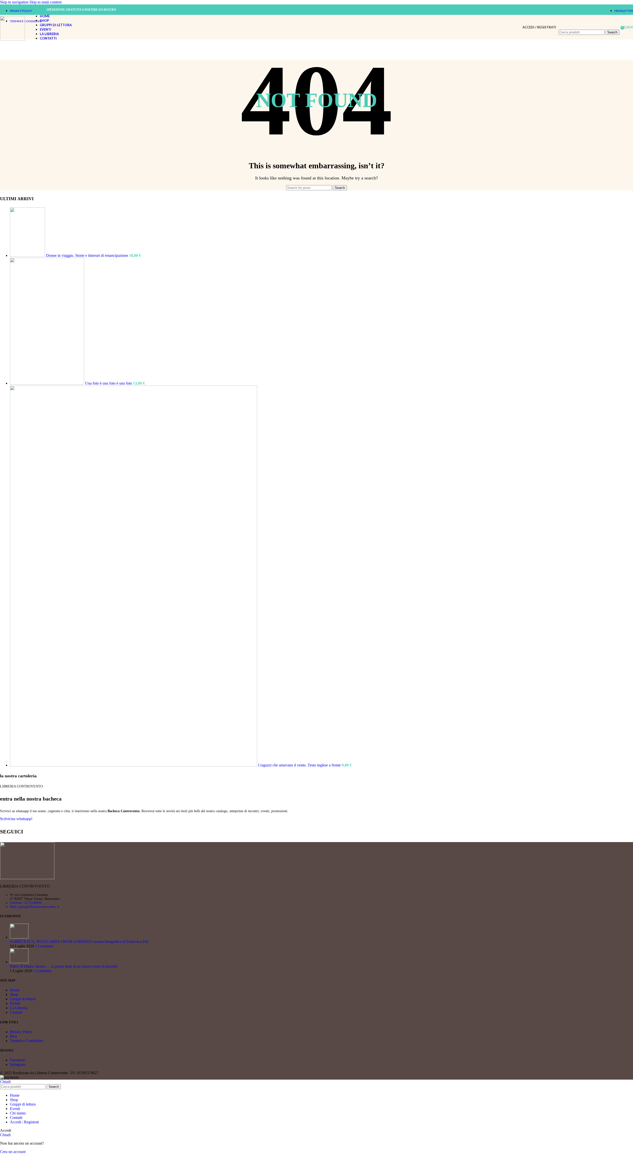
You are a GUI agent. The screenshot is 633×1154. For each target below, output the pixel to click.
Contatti (16, 1012)
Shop (14, 994)
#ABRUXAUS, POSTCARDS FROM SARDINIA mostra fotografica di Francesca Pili (79, 941)
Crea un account (12, 1152)
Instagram (17, 1064)
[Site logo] (12, 39)
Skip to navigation (14, 2)
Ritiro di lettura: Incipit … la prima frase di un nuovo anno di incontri (63, 966)
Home (15, 990)
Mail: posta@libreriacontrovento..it (34, 907)
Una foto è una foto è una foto (109, 383)
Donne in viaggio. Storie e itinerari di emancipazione (87, 255)
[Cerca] (589, 25)
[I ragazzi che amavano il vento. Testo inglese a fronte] (134, 765)
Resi (13, 1036)
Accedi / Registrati (24, 1122)
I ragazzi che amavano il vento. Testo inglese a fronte (300, 765)
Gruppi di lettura (23, 999)
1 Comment (44, 946)
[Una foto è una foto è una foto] (47, 383)
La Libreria (18, 1008)
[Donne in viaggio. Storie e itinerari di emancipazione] (28, 255)
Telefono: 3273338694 (26, 903)
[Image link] (27, 878)
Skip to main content (45, 2)
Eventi (15, 1003)
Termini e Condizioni (26, 1041)
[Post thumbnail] (19, 937)
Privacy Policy (21, 1032)
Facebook (17, 1060)
